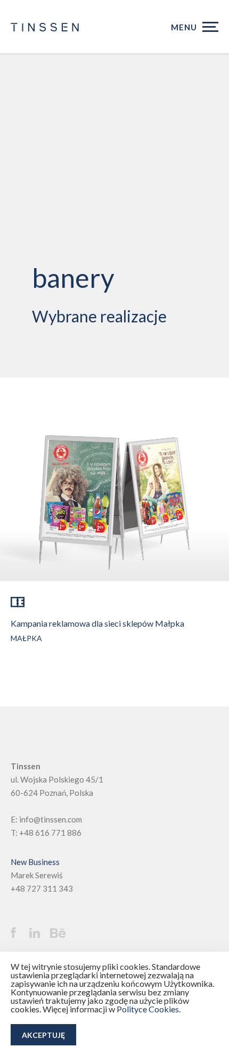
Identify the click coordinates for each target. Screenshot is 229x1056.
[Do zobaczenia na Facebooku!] (19, 932)
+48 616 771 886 (50, 832)
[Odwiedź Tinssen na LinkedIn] (38, 933)
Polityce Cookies (148, 1009)
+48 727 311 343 (42, 888)
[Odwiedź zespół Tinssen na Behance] (60, 933)
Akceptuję (43, 1035)
